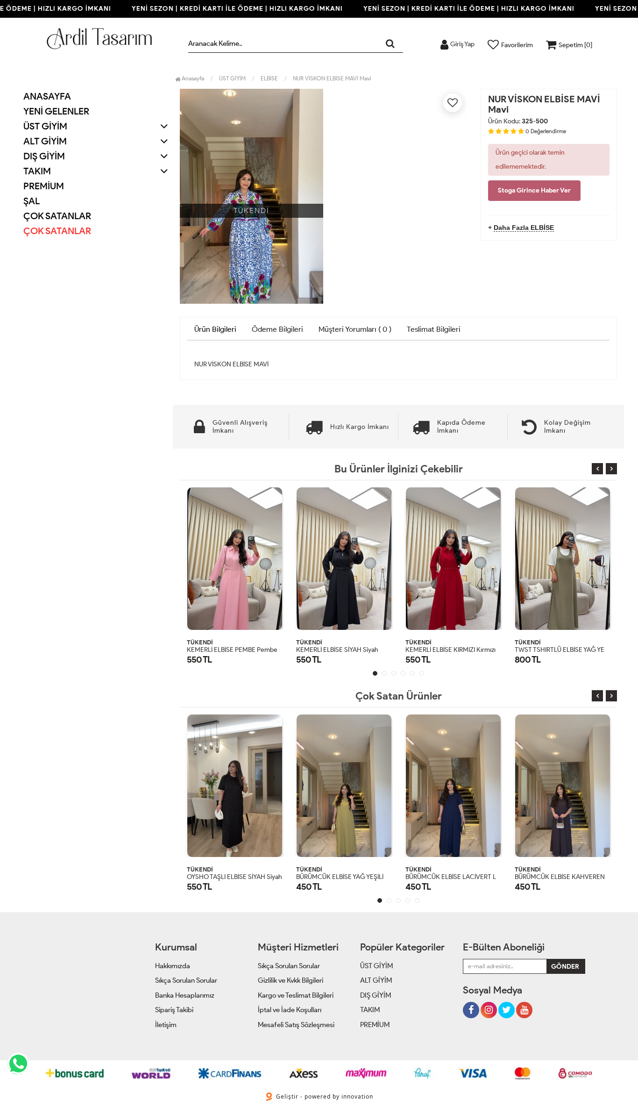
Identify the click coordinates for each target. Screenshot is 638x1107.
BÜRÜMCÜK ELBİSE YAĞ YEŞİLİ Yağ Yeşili (353, 877)
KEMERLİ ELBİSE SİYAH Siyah (337, 650)
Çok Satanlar (57, 230)
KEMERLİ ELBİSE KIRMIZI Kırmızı (450, 650)
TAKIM (370, 1010)
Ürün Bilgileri (215, 329)
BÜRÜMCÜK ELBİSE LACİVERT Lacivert (460, 877)
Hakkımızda (172, 966)
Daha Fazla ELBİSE (524, 227)
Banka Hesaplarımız (184, 995)
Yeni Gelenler (56, 111)
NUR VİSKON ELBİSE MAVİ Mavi (332, 78)
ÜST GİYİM (376, 966)
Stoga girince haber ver (534, 190)
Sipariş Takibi (174, 1010)
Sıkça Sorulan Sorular (186, 980)
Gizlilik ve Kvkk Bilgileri (290, 980)
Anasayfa (47, 96)
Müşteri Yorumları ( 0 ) (355, 329)
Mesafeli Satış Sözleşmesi (296, 1025)
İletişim (166, 1025)
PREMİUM (43, 186)
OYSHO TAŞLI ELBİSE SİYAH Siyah (234, 877)
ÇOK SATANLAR (57, 215)
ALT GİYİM (376, 980)
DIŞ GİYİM (375, 995)
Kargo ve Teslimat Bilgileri (295, 995)
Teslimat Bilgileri (434, 329)
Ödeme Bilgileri (277, 329)
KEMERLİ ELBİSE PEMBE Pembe (232, 650)
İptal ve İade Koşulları (289, 1010)
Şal (31, 201)
